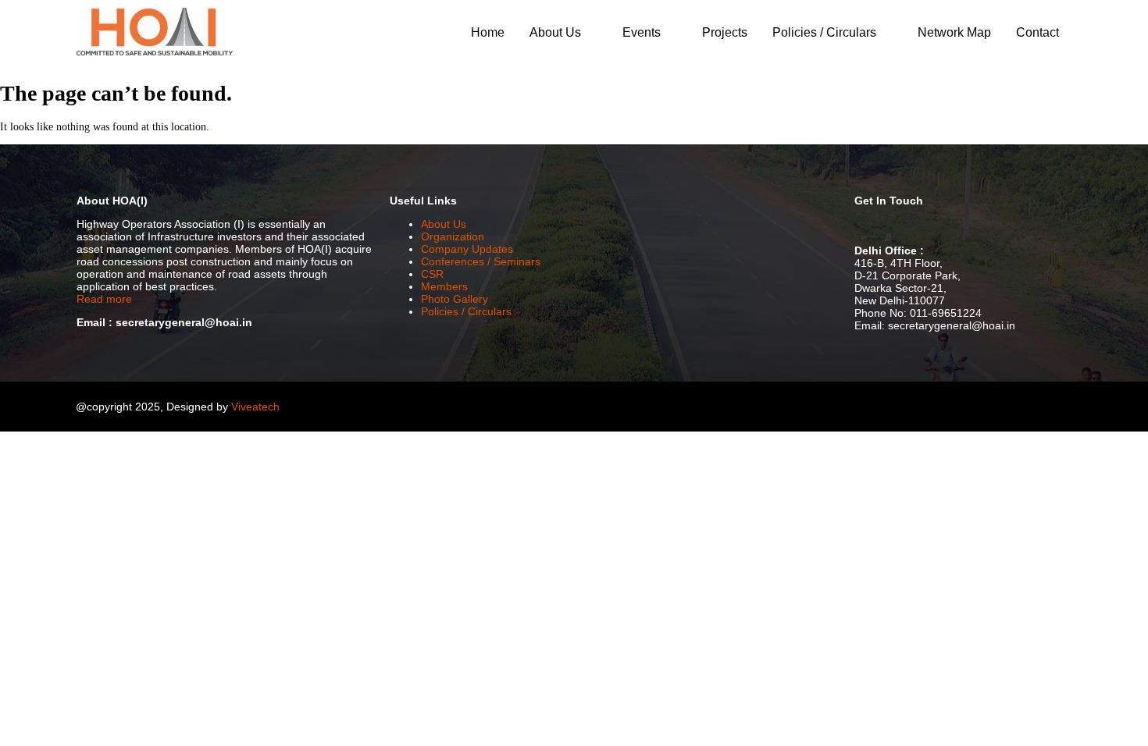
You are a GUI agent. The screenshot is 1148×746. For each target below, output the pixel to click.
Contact (1037, 32)
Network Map (954, 32)
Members (444, 286)
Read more (104, 299)
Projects (724, 32)
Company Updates (467, 249)
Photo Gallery (454, 299)
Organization (452, 236)
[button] (563, 33)
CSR (432, 274)
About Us (555, 32)
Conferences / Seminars (480, 261)
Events (641, 32)
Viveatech (255, 406)
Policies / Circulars (824, 32)
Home (487, 32)
